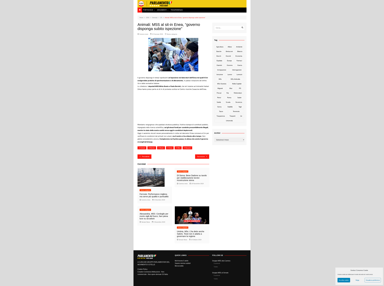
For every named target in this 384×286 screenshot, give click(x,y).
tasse (221, 111)
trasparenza (221, 116)
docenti (228, 56)
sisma (219, 107)
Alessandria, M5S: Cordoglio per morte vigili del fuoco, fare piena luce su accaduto (154, 216)
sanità (219, 102)
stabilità (229, 107)
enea (170, 148)
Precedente (145, 156)
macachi (188, 148)
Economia (239, 56)
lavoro (230, 74)
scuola (228, 102)
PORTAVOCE (148, 10)
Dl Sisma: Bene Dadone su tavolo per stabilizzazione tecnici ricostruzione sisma (192, 177)
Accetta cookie (344, 280)
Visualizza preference (373, 280)
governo (229, 65)
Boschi (218, 56)
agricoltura (219, 47)
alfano (230, 47)
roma (229, 97)
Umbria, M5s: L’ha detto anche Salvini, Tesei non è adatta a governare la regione (190, 233)
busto (162, 148)
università (229, 120)
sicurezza (238, 102)
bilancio (239, 51)
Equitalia (219, 60)
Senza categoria (172, 34)
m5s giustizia (221, 84)
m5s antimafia (235, 79)
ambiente (239, 47)
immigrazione (221, 70)
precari (219, 93)
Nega (357, 280)
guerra (239, 65)
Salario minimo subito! (183, 263)
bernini (152, 148)
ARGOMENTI (162, 10)
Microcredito (179, 266)
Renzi (219, 97)
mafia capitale (237, 84)
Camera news (143, 34)
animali (142, 148)
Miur (230, 88)
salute (239, 97)
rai (227, 93)
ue (241, 116)
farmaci (239, 60)
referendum (238, 93)
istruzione (219, 74)
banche (218, 51)
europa (229, 60)
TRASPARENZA (177, 10)
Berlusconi (229, 51)
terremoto (236, 111)
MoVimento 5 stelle (181, 261)
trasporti (232, 116)
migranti (220, 88)
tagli (240, 107)
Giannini (219, 65)
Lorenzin (239, 74)
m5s (178, 148)
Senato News (146, 222)
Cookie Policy (142, 269)
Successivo (201, 156)
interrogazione (237, 70)
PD (240, 88)
